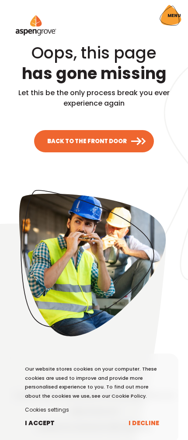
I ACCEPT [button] (40, 423)
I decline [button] (144, 423)
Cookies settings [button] (47, 409)
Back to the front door (87, 141)
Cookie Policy (128, 395)
